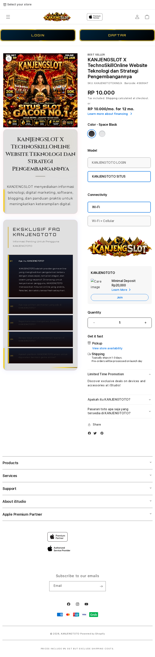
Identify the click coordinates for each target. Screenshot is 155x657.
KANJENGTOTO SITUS (109, 176)
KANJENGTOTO (70, 633)
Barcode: (130, 83)
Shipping (112, 98)
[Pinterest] (103, 434)
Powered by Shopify (92, 633)
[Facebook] (90, 434)
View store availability (107, 348)
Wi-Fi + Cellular (103, 221)
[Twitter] (96, 434)
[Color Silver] (102, 134)
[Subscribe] (101, 586)
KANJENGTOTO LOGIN (109, 163)
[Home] (57, 17)
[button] (8, 17)
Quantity (94, 312)
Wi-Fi (96, 207)
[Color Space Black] (92, 134)
